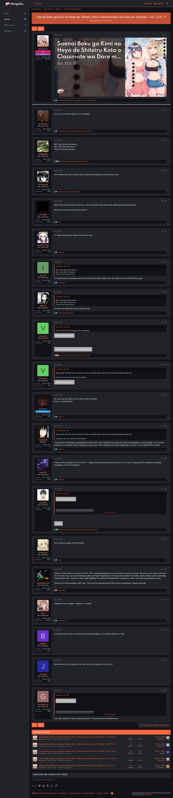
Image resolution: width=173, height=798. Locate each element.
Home (6, 13)
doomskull (43, 184)
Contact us (62, 793)
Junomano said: (61, 327)
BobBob (42, 644)
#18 (165, 630)
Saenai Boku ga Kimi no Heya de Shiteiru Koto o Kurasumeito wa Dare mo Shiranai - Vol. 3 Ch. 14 (77, 744)
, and (68, 192)
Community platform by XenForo (151, 793)
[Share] (162, 35)
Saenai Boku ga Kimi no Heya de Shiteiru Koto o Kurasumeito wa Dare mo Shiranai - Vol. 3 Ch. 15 (77, 751)
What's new (9, 25)
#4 (166, 170)
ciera (43, 613)
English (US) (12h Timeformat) (44, 793)
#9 (166, 322)
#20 (165, 690)
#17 (165, 599)
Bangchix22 (161, 746)
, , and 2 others (74, 355)
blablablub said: (61, 266)
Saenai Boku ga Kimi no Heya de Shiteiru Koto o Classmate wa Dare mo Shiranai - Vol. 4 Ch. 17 (77, 765)
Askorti (43, 306)
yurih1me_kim (43, 245)
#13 (165, 458)
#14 (165, 489)
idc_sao (43, 275)
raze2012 (43, 503)
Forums (7, 19)
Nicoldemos (161, 768)
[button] (15, 25)
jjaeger (162, 753)
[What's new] (167, 3)
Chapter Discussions (64, 739)
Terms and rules (75, 793)
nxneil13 (42, 472)
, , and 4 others (75, 131)
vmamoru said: (61, 493)
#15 (165, 539)
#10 (165, 364)
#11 (165, 395)
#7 (166, 261)
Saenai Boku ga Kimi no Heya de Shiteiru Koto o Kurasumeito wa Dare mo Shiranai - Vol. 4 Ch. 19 (77, 737)
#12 (165, 426)
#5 (166, 201)
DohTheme (148, 795)
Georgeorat (43, 704)
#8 (166, 292)
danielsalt (43, 440)
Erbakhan (43, 553)
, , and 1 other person (77, 100)
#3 (166, 140)
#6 (166, 231)
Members (8, 31)
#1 (166, 35)
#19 (165, 660)
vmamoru (43, 336)
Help (99, 793)
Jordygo (43, 674)
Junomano (43, 124)
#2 (166, 110)
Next (40, 29)
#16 (165, 569)
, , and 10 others (74, 161)
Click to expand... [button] (110, 513)
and (65, 313)
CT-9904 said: (61, 369)
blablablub (43, 154)
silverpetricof (43, 583)
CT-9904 (43, 215)
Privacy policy (89, 793)
